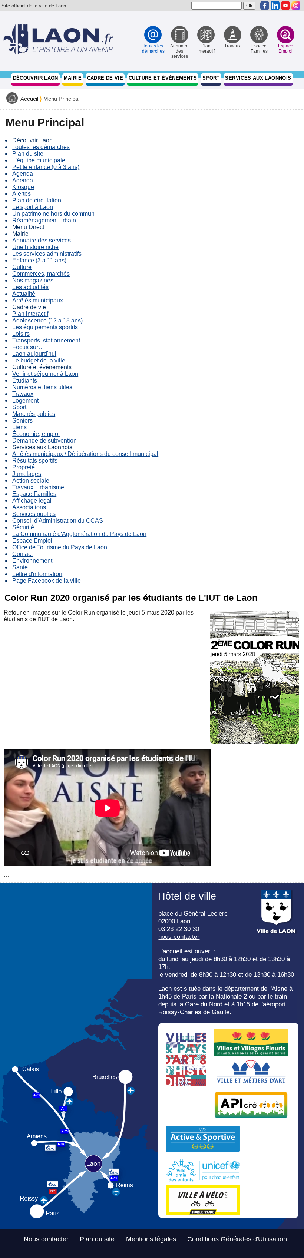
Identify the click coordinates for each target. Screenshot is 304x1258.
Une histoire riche (35, 247)
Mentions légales (151, 1239)
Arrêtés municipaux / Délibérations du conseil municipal (85, 454)
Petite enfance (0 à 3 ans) (45, 167)
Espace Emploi (32, 540)
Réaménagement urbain (44, 220)
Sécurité (23, 527)
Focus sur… (28, 347)
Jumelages (26, 474)
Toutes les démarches (41, 147)
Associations (29, 507)
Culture (22, 267)
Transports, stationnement (46, 340)
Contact (22, 554)
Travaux (22, 394)
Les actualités (30, 287)
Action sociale (30, 480)
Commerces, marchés (41, 274)
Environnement (32, 560)
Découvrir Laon (35, 78)
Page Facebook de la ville (46, 580)
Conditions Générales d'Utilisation (237, 1239)
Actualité (23, 294)
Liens (19, 427)
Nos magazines (32, 280)
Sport (211, 78)
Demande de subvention (44, 440)
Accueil (29, 99)
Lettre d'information (37, 574)
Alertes (21, 194)
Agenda (22, 174)
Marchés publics (33, 414)
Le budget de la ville (38, 360)
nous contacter (178, 936)
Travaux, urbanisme (38, 487)
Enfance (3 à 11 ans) (39, 260)
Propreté (23, 467)
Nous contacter (46, 1239)
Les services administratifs (47, 254)
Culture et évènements (163, 78)
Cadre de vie (105, 78)
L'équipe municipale (38, 160)
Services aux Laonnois (258, 78)
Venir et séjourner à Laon (45, 374)
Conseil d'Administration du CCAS (57, 520)
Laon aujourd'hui (34, 354)
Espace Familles (34, 494)
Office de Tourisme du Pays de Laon (59, 547)
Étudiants (24, 380)
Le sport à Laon (32, 207)
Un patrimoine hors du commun (53, 214)
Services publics (34, 514)
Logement (25, 400)
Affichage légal (32, 500)
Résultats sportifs (34, 460)
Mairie (73, 78)
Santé (20, 567)
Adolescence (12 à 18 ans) (47, 320)
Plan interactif (30, 314)
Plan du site (27, 153)
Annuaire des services (41, 240)
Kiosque (23, 187)
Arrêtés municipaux (37, 300)
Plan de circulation (36, 200)
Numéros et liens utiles (42, 387)
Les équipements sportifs (45, 327)
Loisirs (21, 334)
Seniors (22, 420)
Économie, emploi (36, 434)
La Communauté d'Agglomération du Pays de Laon (79, 534)
